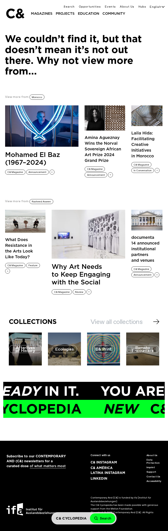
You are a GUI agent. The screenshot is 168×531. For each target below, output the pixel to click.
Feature (32, 265)
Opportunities (90, 6)
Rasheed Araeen (41, 201)
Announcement (37, 172)
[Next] (156, 321)
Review (79, 292)
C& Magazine (15, 172)
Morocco (37, 97)
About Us (127, 6)
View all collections (116, 321)
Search (69, 6)
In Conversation (143, 170)
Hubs (142, 6)
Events (110, 6)
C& (15, 13)
